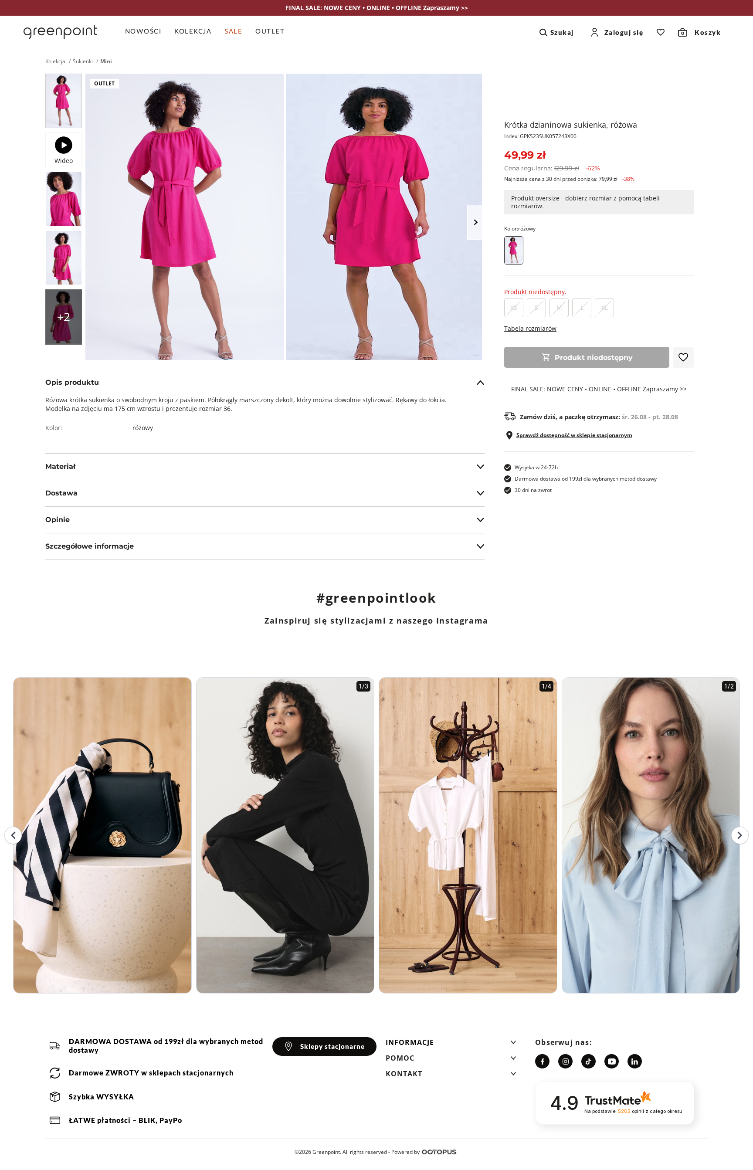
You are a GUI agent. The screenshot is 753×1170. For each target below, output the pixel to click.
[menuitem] (146, 32)
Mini (106, 61)
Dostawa (61, 493)
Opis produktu (72, 382)
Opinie (57, 519)
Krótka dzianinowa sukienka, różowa (570, 124)
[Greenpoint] (60, 32)
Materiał (60, 466)
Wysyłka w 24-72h (536, 467)
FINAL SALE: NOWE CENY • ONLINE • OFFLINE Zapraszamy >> (599, 389)
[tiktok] (588, 1061)
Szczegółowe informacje (89, 546)
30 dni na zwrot (533, 490)
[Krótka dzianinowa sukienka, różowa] (63, 101)
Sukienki (83, 61)
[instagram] (565, 1061)
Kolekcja (55, 61)
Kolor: (520, 228)
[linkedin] (635, 1061)
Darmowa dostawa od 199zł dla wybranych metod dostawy (586, 478)
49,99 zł (525, 155)
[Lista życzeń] (660, 32)
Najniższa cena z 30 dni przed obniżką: (569, 179)
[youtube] (611, 1061)
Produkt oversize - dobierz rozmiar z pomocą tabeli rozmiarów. (585, 202)
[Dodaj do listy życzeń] (683, 357)
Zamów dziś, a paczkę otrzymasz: (599, 417)
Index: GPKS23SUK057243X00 (540, 136)
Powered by (405, 1152)
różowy (142, 428)
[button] (451, 1045)
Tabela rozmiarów (530, 328)
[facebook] (542, 1061)
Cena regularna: (552, 168)
